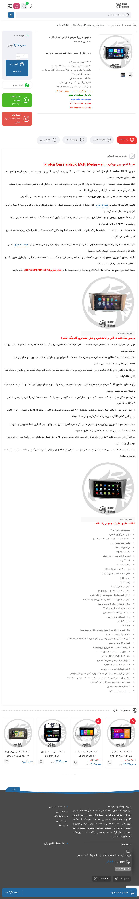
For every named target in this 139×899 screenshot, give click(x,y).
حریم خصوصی (62, 821)
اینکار (84, 53)
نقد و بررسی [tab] (45, 140)
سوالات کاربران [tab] (72, 140)
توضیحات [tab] (124, 140)
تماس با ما (63, 825)
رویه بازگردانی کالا (61, 816)
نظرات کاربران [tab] (99, 140)
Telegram (124, 879)
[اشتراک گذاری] (127, 57)
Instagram (103, 879)
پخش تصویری (131, 25)
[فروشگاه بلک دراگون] (122, 6)
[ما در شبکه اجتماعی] (16, 6)
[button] (109, 763)
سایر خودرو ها (114, 25)
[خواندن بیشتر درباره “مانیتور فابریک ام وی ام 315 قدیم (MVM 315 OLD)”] (6, 761)
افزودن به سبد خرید (15, 67)
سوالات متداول (62, 812)
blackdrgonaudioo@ (37, 270)
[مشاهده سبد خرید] (24, 6)
